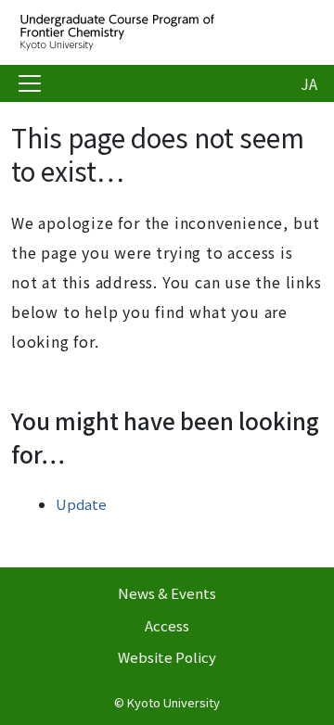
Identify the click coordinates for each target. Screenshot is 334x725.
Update (81, 504)
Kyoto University (173, 702)
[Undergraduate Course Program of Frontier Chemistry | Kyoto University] (159, 32)
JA (309, 83)
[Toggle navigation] (29, 83)
